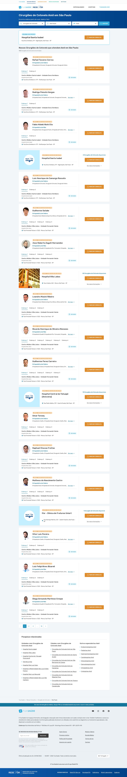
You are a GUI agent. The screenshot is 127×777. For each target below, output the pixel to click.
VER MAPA (73, 77)
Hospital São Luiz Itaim (30, 665)
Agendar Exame (42, 1)
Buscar (105, 23)
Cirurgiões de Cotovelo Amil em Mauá (64, 671)
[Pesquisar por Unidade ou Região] (69, 24)
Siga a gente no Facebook (103, 711)
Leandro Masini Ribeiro (43, 297)
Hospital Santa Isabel (32, 37)
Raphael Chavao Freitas (43, 448)
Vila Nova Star (27, 662)
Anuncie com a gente (65, 742)
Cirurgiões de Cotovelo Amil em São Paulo (63, 650)
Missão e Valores (89, 732)
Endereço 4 (49, 222)
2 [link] (28, 626)
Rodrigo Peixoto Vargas (43, 92)
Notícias (63, 1)
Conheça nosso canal (93, 711)
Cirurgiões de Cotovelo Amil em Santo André (64, 656)
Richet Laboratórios (106, 772)
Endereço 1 (25, 71)
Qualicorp (117, 772)
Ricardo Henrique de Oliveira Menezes (50, 329)
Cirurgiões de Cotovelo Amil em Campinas (62, 667)
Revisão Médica (89, 735)
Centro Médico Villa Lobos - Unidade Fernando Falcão (40, 226)
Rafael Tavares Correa (42, 60)
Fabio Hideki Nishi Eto (42, 124)
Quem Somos (63, 732)
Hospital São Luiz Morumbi (31, 674)
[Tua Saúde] (27, 711)
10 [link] (41, 626)
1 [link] (24, 626)
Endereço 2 (32, 71)
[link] (45, 626)
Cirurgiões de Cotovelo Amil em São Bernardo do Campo (63, 661)
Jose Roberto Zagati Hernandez (47, 243)
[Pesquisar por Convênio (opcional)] (96, 24)
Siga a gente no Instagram (98, 711)
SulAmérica (96, 772)
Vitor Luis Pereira (40, 534)
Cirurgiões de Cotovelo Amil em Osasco (65, 680)
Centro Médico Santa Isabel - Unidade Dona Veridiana (40, 75)
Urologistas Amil (86, 671)
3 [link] (33, 626)
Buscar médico (31, 1)
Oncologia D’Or (86, 772)
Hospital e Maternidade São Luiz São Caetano (35, 679)
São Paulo (54, 700)
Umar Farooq (38, 416)
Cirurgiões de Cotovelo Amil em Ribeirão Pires (62, 676)
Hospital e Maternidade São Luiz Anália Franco (35, 670)
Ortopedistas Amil (87, 668)
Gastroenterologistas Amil (89, 654)
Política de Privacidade (65, 739)
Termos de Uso (89, 739)
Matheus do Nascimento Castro (47, 480)
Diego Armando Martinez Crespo (47, 599)
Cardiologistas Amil (87, 657)
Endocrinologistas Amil (88, 647)
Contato (87, 742)
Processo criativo (64, 735)
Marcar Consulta (31, 700)
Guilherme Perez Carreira (44, 361)
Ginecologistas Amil (87, 661)
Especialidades (78, 7)
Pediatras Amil (86, 650)
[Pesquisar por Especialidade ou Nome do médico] (42, 24)
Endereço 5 (57, 340)
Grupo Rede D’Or (73, 764)
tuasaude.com (104, 7)
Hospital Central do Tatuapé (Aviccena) (32, 657)
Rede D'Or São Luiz (75, 772)
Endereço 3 (41, 222)
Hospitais (91, 7)
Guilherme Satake (40, 210)
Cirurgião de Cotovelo (44, 700)
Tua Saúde (22, 1)
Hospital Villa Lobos (26, 228)
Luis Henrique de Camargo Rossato (49, 178)
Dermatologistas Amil (88, 664)
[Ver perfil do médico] (26, 61)
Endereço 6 (65, 340)
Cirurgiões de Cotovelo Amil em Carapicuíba (62, 685)
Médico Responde (54, 1)
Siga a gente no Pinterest (109, 711)
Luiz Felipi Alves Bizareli (43, 566)
